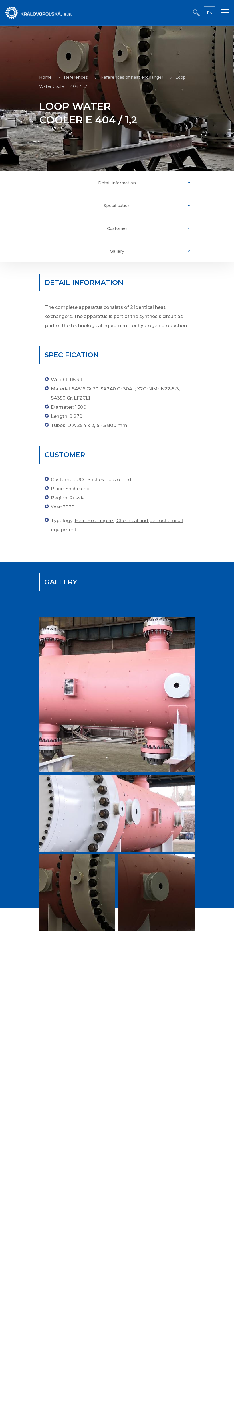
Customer (117, 228)
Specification (117, 205)
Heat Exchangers (94, 520)
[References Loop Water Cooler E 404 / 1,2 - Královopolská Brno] (157, 893)
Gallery (117, 251)
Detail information (117, 182)
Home (45, 77)
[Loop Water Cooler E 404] (117, 694)
